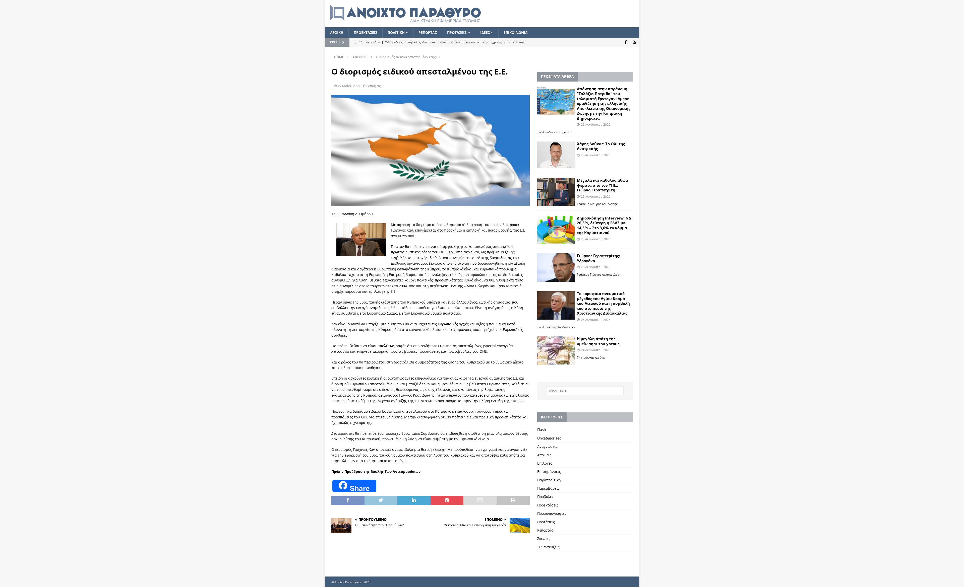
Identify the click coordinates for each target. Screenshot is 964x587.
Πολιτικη (396, 32)
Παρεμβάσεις (548, 488)
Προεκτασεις (365, 32)
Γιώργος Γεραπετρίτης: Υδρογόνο (598, 258)
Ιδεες (485, 32)
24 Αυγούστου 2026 (595, 350)
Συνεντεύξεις (548, 547)
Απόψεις (374, 86)
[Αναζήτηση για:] (585, 391)
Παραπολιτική (549, 480)
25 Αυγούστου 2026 (595, 124)
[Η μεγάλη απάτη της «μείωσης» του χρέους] (556, 350)
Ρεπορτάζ (545, 530)
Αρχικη (336, 32)
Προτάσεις (546, 522)
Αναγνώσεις (547, 446)
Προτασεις (456, 32)
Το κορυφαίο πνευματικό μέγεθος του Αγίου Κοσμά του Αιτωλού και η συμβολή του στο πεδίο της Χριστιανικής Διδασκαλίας (603, 303)
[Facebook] (625, 42)
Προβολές (545, 496)
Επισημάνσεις (549, 471)
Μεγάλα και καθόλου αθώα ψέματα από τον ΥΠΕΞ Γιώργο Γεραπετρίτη (602, 185)
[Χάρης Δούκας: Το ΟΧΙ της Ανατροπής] (556, 154)
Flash (541, 429)
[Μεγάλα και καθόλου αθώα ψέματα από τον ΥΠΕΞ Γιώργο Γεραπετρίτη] (556, 192)
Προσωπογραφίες (551, 513)
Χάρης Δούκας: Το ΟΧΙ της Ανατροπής (601, 146)
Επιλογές (544, 463)
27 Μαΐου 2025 (349, 86)
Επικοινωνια (516, 32)
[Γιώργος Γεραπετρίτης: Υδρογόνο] (556, 267)
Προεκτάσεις (547, 505)
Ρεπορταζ (427, 32)
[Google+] (634, 42)
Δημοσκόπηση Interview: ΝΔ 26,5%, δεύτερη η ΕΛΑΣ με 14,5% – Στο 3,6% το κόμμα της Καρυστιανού (604, 225)
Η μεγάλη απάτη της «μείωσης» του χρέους (598, 341)
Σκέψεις (543, 538)
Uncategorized (549, 438)
